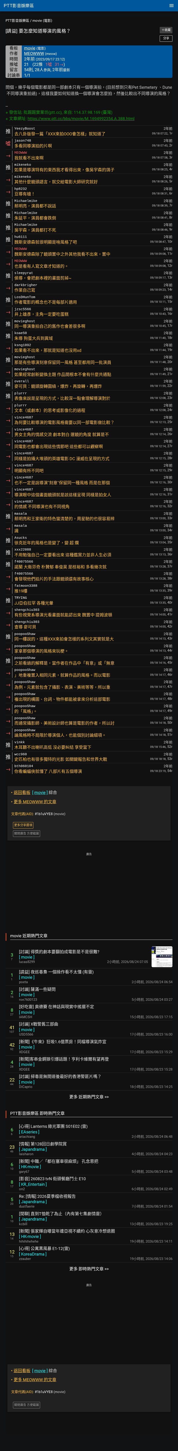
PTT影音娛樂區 (17, 21)
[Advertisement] (89, 889)
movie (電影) (42, 21)
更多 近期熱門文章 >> (89, 1096)
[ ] (27, 957)
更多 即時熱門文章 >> (89, 1268)
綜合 (34, 792)
